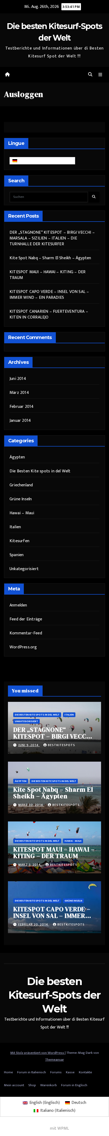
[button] (90, 74)
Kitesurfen (19, 541)
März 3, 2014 (30, 864)
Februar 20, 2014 (33, 924)
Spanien (17, 555)
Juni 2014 (18, 378)
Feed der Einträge (26, 619)
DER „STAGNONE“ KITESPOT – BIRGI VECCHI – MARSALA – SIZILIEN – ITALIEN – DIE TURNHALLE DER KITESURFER (52, 238)
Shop (32, 1085)
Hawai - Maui (73, 841)
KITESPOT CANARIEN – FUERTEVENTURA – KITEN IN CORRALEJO (49, 314)
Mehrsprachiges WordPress (24, 1128)
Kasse (70, 1072)
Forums (56, 1072)
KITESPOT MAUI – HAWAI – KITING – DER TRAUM (47, 274)
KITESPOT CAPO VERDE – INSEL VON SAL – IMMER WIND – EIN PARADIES (49, 294)
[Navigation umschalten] (100, 74)
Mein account (14, 1085)
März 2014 (19, 392)
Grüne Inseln (21, 499)
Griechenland (21, 485)
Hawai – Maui (22, 513)
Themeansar (54, 1059)
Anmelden (18, 605)
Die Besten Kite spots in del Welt (40, 471)
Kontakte (85, 1072)
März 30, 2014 (31, 804)
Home (8, 1072)
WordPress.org (23, 647)
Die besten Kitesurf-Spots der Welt (54, 995)
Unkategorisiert (24, 568)
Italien (15, 527)
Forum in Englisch (74, 1085)
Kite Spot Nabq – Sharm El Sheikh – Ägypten (50, 258)
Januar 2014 (20, 420)
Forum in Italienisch (31, 1072)
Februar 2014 (22, 406)
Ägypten (17, 457)
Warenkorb (48, 1085)
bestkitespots (61, 745)
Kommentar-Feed (26, 633)
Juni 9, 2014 (29, 745)
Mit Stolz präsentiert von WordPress (37, 1053)
